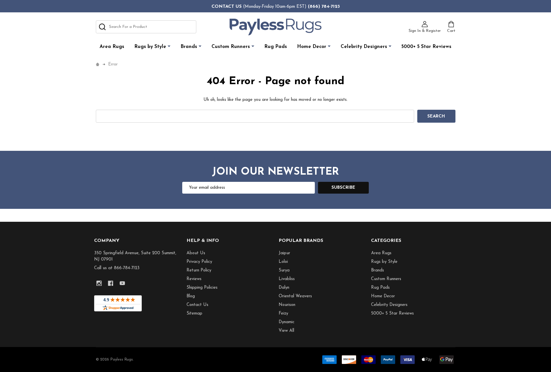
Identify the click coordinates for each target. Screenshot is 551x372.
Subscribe (343, 188)
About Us (196, 253)
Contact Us (197, 305)
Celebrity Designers (364, 46)
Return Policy (199, 270)
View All (286, 331)
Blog (191, 296)
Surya (284, 270)
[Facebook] (111, 283)
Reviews (194, 279)
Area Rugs (112, 46)
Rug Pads (275, 46)
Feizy (283, 313)
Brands (189, 46)
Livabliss (287, 279)
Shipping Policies (202, 288)
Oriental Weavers (295, 296)
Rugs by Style (150, 46)
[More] (169, 46)
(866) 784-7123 (324, 6)
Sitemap (194, 313)
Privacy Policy (199, 262)
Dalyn (284, 288)
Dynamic (286, 322)
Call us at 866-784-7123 (116, 268)
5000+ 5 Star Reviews (426, 46)
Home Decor (311, 46)
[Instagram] (99, 283)
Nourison (287, 305)
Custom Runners (231, 46)
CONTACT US (227, 6)
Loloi (283, 262)
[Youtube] (122, 283)
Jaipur (284, 253)
